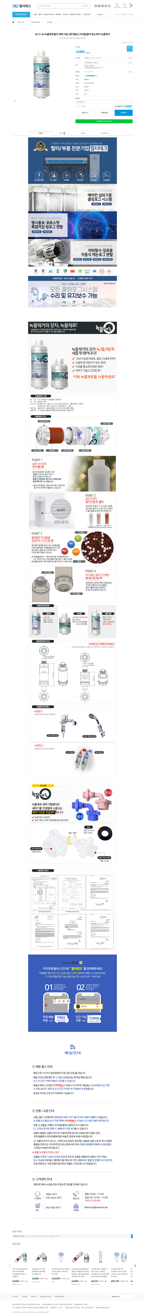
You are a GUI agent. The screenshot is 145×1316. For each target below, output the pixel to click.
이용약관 (33, 1297)
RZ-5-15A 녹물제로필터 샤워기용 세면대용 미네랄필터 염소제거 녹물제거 (19, 1273)
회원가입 (123, 14)
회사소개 (15, 1297)
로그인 (117, 14)
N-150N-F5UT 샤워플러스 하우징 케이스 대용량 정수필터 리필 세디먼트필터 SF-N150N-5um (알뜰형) (100, 1273)
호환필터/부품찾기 (75, 14)
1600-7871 (59, 1308)
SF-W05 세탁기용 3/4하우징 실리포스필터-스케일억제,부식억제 (61, 1271)
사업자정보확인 (59, 1297)
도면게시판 (86, 14)
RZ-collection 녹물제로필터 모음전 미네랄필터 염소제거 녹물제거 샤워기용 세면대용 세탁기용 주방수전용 (80, 1273)
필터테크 (86, 79)
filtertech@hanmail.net (103, 1308)
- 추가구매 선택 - (80, 102)
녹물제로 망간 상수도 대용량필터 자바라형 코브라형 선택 (38, 1271)
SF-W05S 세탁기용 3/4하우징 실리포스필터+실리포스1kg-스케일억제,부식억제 (119, 1273)
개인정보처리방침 (45, 1297)
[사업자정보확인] (67, 1304)
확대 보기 (15, 101)
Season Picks (49, 14)
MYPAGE (124, 7)
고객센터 (130, 14)
